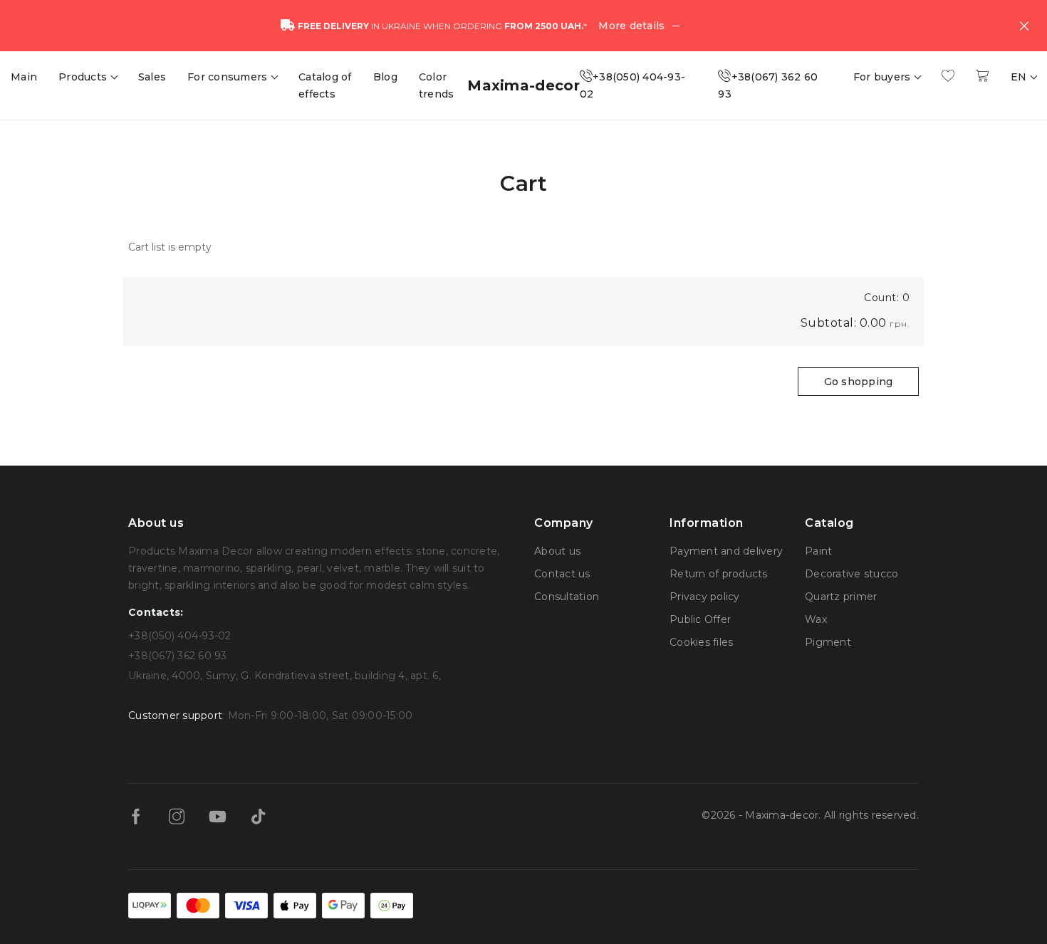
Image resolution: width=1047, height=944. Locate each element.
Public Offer (700, 619)
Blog (385, 76)
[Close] (1024, 25)
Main (24, 76)
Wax (816, 619)
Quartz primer (841, 596)
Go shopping (858, 381)
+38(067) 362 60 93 (768, 85)
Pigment (828, 642)
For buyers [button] (883, 76)
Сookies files (701, 642)
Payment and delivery (726, 551)
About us (557, 551)
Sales (152, 76)
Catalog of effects (325, 85)
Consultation (566, 596)
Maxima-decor (523, 85)
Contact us (562, 573)
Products (84, 76)
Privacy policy (705, 596)
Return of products (719, 573)
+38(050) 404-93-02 (632, 85)
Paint (818, 551)
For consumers (229, 76)
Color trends (436, 85)
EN (1020, 76)
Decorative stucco (851, 573)
